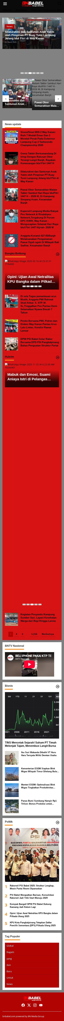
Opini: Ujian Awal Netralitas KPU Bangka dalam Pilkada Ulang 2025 (30, 279)
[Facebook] (23, 1005)
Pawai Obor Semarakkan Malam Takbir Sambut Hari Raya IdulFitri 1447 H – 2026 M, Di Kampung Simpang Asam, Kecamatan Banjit (46, 104)
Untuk (10, 977)
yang (9, 958)
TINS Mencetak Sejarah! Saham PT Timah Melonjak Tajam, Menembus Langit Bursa (30, 744)
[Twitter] (29, 1005)
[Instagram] (35, 1005)
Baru (9, 971)
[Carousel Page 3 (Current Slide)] (30, 73)
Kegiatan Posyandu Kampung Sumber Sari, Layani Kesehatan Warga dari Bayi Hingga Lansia (38, 617)
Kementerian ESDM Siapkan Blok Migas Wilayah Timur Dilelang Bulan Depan (39, 770)
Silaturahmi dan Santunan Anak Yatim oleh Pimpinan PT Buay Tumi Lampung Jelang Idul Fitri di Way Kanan (30, 35)
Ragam (10, 952)
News (10, 26)
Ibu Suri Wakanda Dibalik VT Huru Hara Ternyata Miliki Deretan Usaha (38, 754)
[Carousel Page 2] (26, 73)
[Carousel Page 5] (38, 73)
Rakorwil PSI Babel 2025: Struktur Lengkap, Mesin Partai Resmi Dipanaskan (32, 887)
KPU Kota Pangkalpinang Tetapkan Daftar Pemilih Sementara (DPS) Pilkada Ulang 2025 (33, 924)
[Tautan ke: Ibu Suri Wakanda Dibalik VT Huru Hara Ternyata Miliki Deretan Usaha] (12, 757)
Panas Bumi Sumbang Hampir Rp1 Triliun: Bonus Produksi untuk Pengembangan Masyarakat (39, 802)
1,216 (34, 634)
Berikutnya (48, 634)
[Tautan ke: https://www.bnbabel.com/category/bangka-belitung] (58, 254)
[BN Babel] (32, 3)
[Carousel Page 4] (34, 73)
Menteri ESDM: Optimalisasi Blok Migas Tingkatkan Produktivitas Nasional (38, 786)
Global (10, 945)
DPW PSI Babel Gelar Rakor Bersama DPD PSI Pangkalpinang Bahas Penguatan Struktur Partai (40, 342)
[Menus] (5, 4)
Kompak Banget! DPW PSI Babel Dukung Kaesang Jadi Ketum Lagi (30, 905)
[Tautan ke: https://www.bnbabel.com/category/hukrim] (58, 357)
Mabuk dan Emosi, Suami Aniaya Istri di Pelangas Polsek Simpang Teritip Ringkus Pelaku (28, 377)
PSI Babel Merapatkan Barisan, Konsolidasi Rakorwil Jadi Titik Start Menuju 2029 (32, 896)
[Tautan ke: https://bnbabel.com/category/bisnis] (58, 686)
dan (9, 965)
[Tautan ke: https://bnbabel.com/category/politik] (58, 822)
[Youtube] (41, 1005)
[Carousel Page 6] (41, 73)
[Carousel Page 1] (22, 73)
